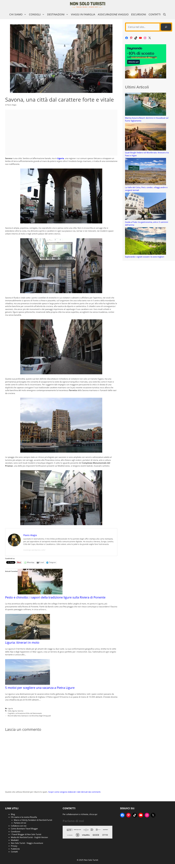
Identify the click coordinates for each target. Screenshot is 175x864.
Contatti (155, 14)
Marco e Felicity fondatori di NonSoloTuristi (33, 820)
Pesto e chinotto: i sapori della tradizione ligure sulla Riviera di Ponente (55, 597)
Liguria (60, 158)
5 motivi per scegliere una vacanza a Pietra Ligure (40, 687)
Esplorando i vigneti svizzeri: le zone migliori (144, 256)
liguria (14, 711)
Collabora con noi (18, 825)
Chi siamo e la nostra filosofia (24, 817)
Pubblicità (15, 848)
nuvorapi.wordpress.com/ (34, 550)
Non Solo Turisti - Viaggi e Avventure (27, 843)
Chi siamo (16, 14)
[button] (164, 14)
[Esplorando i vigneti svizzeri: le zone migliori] (145, 241)
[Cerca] (166, 27)
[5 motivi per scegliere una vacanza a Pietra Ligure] (27, 684)
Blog (13, 814)
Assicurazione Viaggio (113, 14)
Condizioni (15, 831)
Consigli (35, 14)
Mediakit (15, 840)
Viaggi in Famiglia (83, 14)
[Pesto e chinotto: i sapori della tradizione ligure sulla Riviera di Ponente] (40, 593)
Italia (9, 711)
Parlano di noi (20, 823)
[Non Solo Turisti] (87, 5)
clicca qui (93, 814)
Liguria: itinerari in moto (22, 642)
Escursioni (138, 14)
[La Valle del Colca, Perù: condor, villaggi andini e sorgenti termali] (145, 172)
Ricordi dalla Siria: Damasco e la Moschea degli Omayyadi (29, 716)
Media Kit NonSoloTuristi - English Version (29, 837)
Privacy (14, 846)
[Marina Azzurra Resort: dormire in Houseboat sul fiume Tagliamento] (145, 104)
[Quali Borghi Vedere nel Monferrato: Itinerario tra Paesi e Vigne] (145, 137)
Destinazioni (56, 14)
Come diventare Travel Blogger (24, 828)
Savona (20, 711)
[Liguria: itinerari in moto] (27, 639)
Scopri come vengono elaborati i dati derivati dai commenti (74, 792)
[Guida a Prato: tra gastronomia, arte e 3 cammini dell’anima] (145, 207)
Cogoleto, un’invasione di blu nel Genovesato (25, 713)
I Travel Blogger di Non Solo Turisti (26, 834)
